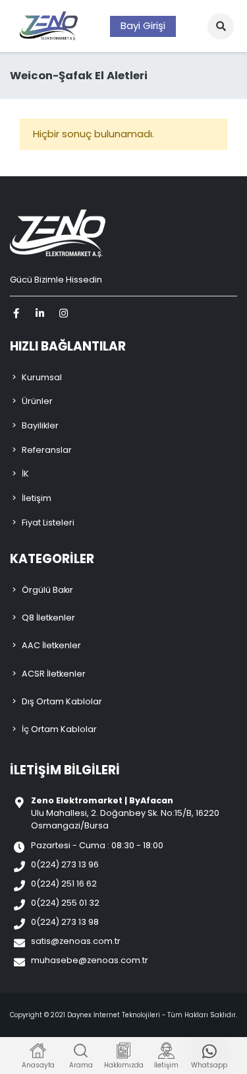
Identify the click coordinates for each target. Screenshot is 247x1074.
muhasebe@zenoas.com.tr (89, 960)
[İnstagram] (65, 313)
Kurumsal (42, 377)
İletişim (36, 498)
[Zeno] (49, 26)
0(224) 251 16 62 (64, 883)
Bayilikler (40, 425)
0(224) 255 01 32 (65, 902)
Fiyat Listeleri (48, 522)
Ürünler (37, 401)
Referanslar (47, 449)
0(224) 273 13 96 (65, 864)
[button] (220, 26)
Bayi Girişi (143, 25)
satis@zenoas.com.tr (76, 941)
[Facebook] (18, 313)
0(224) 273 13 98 (65, 921)
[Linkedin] (41, 313)
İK (25, 473)
